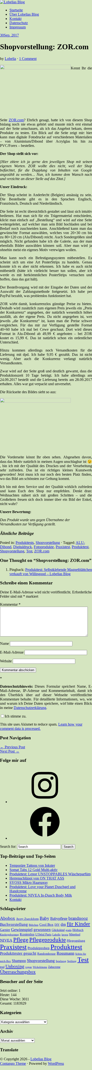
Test (29, 551)
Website (6, 661)
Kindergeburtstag (9, 934)
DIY (57, 924)
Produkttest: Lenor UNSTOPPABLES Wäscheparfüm (50, 874)
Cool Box (46, 924)
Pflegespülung (76, 940)
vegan (28, 967)
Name (4, 643)
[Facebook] (44, 838)
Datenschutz (18, 23)
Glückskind (58, 930)
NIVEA (6, 940)
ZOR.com (16, 120)
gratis (68, 930)
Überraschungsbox (18, 971)
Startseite (16, 10)
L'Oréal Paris (43, 934)
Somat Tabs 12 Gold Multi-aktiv (33, 870)
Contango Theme (13, 1063)
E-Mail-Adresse (12, 652)
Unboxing (14, 966)
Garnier (5, 930)
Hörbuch (78, 930)
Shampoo (19, 960)
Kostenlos (27, 934)
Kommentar (10, 604)
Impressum (17, 27)
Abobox (7, 918)
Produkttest (80, 547)
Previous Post (12, 747)
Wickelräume (40, 967)
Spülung (71, 961)
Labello (56, 934)
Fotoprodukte (44, 547)
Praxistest (63, 547)
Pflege (20, 939)
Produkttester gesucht (18, 953)
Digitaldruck (22, 547)
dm (63, 924)
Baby (44, 918)
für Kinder (78, 924)
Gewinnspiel (22, 929)
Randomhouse (46, 953)
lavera (65, 934)
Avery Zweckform (27, 919)
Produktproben (39, 948)
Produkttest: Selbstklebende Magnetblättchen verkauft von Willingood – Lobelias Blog (50, 572)
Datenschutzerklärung (30, 708)
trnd (2, 967)
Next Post (9, 751)
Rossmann (65, 953)
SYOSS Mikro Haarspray (28, 882)
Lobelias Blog (40, 1059)
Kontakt (15, 19)
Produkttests (25, 543)
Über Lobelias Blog (24, 14)
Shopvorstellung (48, 543)
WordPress (56, 1063)
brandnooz (78, 918)
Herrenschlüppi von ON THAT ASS (36, 878)
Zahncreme (54, 967)
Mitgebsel (74, 934)
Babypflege (58, 918)
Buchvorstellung (14, 924)
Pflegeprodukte (47, 939)
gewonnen (42, 929)
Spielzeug (61, 961)
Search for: (8, 846)
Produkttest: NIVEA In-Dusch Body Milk (40, 895)
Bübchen (33, 925)
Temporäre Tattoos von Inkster (32, 865)
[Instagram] (44, 802)
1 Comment (28, 59)
